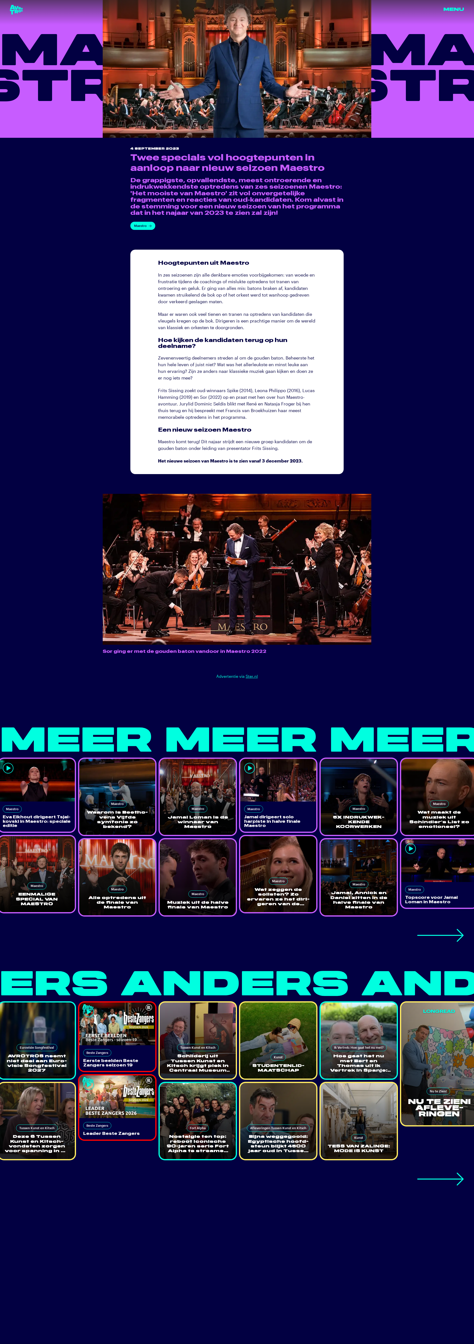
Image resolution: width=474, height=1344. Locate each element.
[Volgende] (440, 935)
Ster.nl (252, 676)
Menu (453, 9)
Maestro (140, 226)
